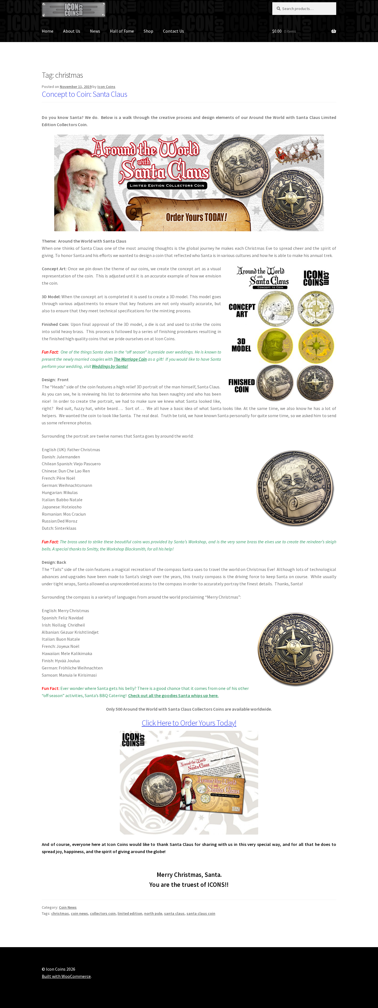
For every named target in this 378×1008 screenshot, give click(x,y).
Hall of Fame (122, 31)
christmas (60, 913)
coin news (79, 913)
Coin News (68, 907)
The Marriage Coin (130, 359)
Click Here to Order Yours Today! (189, 723)
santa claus (174, 913)
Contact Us (173, 31)
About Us (71, 31)
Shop (148, 31)
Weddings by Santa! (110, 366)
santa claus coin (201, 913)
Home (47, 31)
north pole (153, 913)
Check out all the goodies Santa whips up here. (173, 695)
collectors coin (103, 913)
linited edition (130, 913)
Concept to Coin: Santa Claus (84, 94)
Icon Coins (106, 86)
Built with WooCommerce (66, 976)
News (95, 31)
